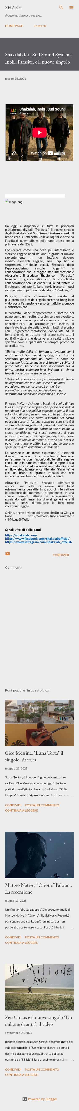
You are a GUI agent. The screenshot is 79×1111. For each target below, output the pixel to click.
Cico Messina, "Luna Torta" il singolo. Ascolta (34, 756)
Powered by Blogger (42, 1099)
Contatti (39, 26)
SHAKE (13, 7)
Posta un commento (42, 805)
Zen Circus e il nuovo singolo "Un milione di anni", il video (38, 1020)
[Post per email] (7, 555)
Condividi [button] (61, 555)
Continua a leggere (21, 810)
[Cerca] (61, 7)
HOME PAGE (14, 26)
